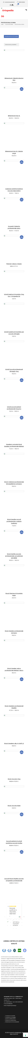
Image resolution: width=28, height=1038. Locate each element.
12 (21, 922)
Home (2, 24)
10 (16, 922)
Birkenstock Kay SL (14, 116)
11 (19, 922)
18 (21, 925)
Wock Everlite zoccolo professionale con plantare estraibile (14, 556)
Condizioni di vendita (10, 1015)
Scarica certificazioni (10, 1018)
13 (7, 925)
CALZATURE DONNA (9, 24)
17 (19, 925)
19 (13, 928)
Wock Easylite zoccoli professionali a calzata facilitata (14, 521)
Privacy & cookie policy (10, 1020)
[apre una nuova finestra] (11, 5)
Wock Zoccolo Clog (14, 779)
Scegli (14, 62)
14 (10, 925)
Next (23, 916)
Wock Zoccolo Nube (14, 806)
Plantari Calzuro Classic (14, 264)
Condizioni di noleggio (10, 1017)
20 (16, 928)
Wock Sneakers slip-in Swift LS (14, 743)
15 (13, 925)
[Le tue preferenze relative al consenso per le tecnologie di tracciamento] (25, 1035)
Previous (4, 916)
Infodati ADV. (18, 1032)
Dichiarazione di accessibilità (12, 1022)
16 (16, 925)
